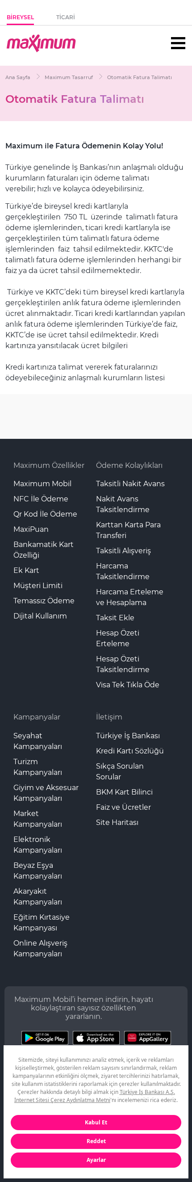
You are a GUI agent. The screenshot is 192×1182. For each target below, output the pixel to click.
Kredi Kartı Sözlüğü (130, 751)
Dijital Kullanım (40, 616)
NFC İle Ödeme (40, 499)
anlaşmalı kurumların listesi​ (116, 378)
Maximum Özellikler (48, 465)
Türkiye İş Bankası (128, 736)
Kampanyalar (36, 717)
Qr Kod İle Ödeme (45, 514)
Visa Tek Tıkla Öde (127, 685)
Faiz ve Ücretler (123, 807)
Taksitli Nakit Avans (130, 484)
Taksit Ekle (115, 618)
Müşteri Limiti (38, 585)
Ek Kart (26, 570)
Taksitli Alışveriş (123, 551)
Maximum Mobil (42, 484)
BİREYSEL (20, 17)
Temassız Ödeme (44, 601)
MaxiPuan (31, 529)
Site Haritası (117, 822)
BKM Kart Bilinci (124, 792)
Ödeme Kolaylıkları (129, 465)
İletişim (109, 717)
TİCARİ (65, 17)
